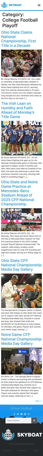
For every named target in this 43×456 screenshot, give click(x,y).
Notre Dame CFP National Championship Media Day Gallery (21, 339)
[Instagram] (28, 414)
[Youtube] (21, 414)
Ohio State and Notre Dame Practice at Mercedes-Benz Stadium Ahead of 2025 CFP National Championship (19, 193)
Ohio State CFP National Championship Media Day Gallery (21, 265)
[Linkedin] (25, 414)
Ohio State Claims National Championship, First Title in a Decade (18, 39)
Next (38, 401)
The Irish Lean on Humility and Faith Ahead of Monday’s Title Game (17, 110)
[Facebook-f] (14, 414)
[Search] (34, 420)
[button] (39, 5)
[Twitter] (18, 414)
